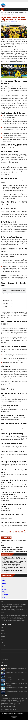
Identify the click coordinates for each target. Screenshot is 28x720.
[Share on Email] (22, 531)
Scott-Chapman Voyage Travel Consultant (11, 572)
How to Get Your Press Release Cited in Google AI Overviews (14, 551)
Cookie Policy (7, 714)
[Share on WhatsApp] (19, 531)
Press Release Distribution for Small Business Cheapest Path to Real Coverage (16, 687)
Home (2, 12)
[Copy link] (25, 531)
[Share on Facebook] (7, 531)
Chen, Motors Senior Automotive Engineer (11, 564)
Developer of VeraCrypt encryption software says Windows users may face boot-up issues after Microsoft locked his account (13, 558)
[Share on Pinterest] (13, 531)
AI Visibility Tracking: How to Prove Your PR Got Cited (13, 547)
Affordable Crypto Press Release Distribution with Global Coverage (16, 691)
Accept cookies (14, 717)
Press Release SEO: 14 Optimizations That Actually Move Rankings (13, 545)
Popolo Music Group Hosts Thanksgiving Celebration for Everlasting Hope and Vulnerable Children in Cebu (14, 562)
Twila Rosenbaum (12, 21)
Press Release (7, 12)
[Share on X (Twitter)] (10, 531)
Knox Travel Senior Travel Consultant (10, 565)
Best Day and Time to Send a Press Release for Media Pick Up (13, 541)
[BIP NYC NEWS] (3, 5)
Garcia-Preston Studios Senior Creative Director (12, 570)
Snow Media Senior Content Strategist (10, 568)
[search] (26, 9)
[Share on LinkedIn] (16, 531)
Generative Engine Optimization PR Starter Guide (12, 549)
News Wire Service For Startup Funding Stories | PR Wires (14, 567)
